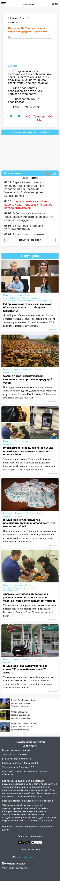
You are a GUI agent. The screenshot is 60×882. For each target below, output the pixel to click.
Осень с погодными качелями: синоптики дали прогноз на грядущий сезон (27, 379)
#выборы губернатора (31, 298)
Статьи (28, 295)
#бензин (6, 662)
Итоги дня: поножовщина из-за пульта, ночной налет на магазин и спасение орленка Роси (28, 451)
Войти (55, 3)
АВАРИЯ (12, 66)
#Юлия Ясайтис (44, 300)
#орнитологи (19, 588)
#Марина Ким (9, 300)
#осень (6, 372)
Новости (7, 295)
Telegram (39, 116)
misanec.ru (8, 774)
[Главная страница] (29, 3)
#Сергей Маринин (26, 300)
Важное (6, 369)
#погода (15, 372)
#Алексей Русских (11, 298)
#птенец (32, 588)
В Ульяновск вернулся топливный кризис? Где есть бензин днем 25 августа (25, 669)
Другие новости (30, 239)
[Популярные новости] (54, 173)
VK (50, 116)
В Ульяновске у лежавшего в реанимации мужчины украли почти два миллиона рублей (29, 523)
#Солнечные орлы (11, 590)
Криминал (7, 513)
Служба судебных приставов (16, 868)
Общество (27, 369)
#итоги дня (8, 444)
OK (39, 120)
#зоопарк (7, 588)
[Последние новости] (48, 173)
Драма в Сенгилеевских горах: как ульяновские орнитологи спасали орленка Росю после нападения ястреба (29, 597)
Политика (18, 295)
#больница (8, 516)
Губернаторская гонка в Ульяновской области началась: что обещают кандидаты (27, 307)
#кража (18, 516)
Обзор (16, 441)
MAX (28, 116)
